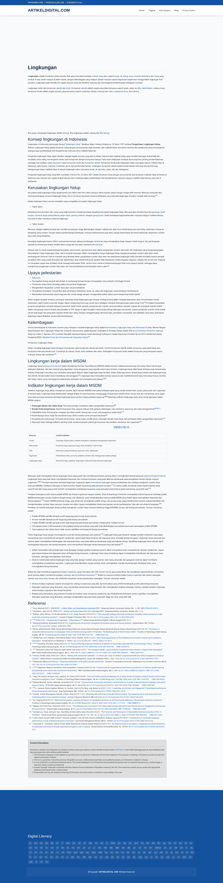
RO (151, 848)
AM (81, 852)
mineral (137, 76)
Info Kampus (164, 10)
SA (134, 857)
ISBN (142, 608)
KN (41, 857)
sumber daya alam (100, 76)
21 (96, 574)
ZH (119, 843)
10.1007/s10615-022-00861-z (109, 715)
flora (148, 76)
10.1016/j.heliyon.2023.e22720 (91, 709)
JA (79, 843)
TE (179, 857)
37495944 (55, 673)
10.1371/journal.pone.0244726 (101, 685)
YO (41, 862)
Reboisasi (36, 278)
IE (187, 852)
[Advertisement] (105, 40)
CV (123, 852)
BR (117, 852)
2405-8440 (113, 709)
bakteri (135, 91)
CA (164, 843)
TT (30, 852)
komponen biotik (74, 163)
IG (171, 852)
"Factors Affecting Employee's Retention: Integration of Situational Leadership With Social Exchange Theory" (111, 644)
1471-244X (154, 670)
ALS (75, 852)
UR (52, 852)
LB (62, 857)
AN (87, 852)
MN (90, 857)
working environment (52, 366)
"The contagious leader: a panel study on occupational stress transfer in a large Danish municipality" (124, 650)
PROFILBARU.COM (35, 3)
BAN (93, 852)
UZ (140, 848)
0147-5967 (73, 664)
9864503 (143, 715)
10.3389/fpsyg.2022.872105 (76, 647)
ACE (69, 852)
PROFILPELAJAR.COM (55, 3)
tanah (116, 76)
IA (182, 852)
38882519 (136, 703)
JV (35, 857)
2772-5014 (107, 641)
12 (122, 412)
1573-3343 (130, 715)
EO (31, 848)
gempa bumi (98, 215)
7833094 (135, 685)
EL (191, 843)
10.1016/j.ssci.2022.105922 (46, 626)
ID (68, 848)
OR (107, 857)
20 (122, 544)
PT (85, 843)
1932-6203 (122, 685)
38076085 (142, 709)
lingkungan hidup (73, 144)
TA (191, 848)
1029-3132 (148, 721)
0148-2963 (138, 697)
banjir (157, 212)
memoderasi (96, 482)
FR (57, 843)
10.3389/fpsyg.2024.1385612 (86, 703)
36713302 (158, 715)
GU (155, 852)
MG (72, 857)
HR (63, 848)
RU (125, 843)
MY (63, 852)
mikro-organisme (116, 91)
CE (134, 848)
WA (31, 862)
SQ (146, 857)
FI (186, 848)
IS (30, 857)
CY (175, 843)
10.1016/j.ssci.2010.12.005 (134, 659)
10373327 (40, 673)
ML (78, 857)
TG (41, 852)
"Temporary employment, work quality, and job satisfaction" (81, 661)
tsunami (38, 215)
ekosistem (57, 163)
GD (150, 852)
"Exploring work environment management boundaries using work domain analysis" (100, 623)
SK (165, 848)
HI (57, 848)
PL (30, 843)
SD (157, 857)
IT (62, 843)
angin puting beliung (51, 215)
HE (73, 848)
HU (99, 848)
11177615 (121, 703)
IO (166, 852)
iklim (139, 88)
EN (47, 843)
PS (123, 857)
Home (141, 10)
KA (78, 848)
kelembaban (147, 88)
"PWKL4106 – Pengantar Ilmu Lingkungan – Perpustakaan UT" (59, 620)
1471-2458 (111, 653)
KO (52, 848)
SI (151, 857)
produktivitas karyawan (85, 575)
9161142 (89, 635)
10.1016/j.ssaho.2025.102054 (143, 727)
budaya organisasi (68, 572)
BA (106, 852)
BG (148, 843)
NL (74, 843)
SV (96, 843)
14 (38, 482)
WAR (113, 843)
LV (89, 848)
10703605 (126, 709)
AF (130, 843)
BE (159, 843)
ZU (47, 862)
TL (173, 857)
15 (40, 482)
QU (128, 857)
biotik (68, 88)
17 (42, 500)
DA (180, 843)
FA (41, 848)
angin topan (65, 215)
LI (67, 857)
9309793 (110, 647)
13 (127, 427)
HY (57, 852)
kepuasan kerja (41, 578)
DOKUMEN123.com (74, 3)
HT (46, 857)
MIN (117, 848)
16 (112, 485)
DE (41, 843)
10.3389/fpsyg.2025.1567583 (110, 679)
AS (112, 857)
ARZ (68, 843)
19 (102, 534)
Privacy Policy (188, 10)
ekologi (66, 133)
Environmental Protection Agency (147, 331)
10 (157, 408)
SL (171, 848)
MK (105, 848)
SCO (140, 857)
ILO (177, 852)
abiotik (59, 88)
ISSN (123, 617)
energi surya (128, 76)
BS (112, 852)
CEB (90, 843)
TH (36, 852)
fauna (156, 76)
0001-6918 (120, 691)
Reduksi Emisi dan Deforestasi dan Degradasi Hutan (65, 337)
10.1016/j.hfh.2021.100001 (87, 641)
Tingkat (151, 10)
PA (118, 857)
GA (144, 852)
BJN (100, 852)
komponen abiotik (92, 163)
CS (170, 843)
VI (107, 843)
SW (168, 857)
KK (145, 848)
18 (160, 504)
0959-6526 (129, 617)
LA (84, 848)
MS (111, 848)
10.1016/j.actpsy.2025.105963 (99, 691)
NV (128, 852)
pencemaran (97, 244)
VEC (184, 857)
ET (186, 843)
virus (126, 91)
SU (162, 857)
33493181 (150, 685)
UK (102, 843)
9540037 (124, 653)
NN (129, 848)
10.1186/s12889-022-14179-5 (90, 653)
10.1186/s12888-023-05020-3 (133, 670)
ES (52, 843)
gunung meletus (78, 215)
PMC (83, 635)
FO (134, 852)
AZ (142, 843)
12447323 (145, 679)
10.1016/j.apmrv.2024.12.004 (128, 721)
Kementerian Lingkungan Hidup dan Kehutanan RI (126, 327)
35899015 (125, 647)
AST (136, 843)
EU (36, 848)
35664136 (104, 635)
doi (94, 617)
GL (47, 848)
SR (176, 848)
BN (153, 843)
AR (36, 843)
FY (139, 852)
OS (192, 852)
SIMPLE (158, 848)
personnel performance (155, 476)
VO (190, 857)
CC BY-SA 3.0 (120, 750)
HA (161, 852)
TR (46, 852)
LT (94, 848)
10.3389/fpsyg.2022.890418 (56, 635)
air (121, 76)
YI (36, 862)
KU (52, 857)
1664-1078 (76, 635)
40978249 (160, 679)
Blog (176, 10)
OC (101, 857)
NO (123, 848)
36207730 (139, 653)
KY (57, 857)
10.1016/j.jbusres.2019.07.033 (117, 697)
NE (96, 857)
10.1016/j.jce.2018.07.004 (53, 664)
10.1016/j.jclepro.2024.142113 (108, 617)
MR (84, 857)
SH (181, 848)
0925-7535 (66, 626)
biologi (106, 133)
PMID (98, 635)
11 (159, 408)
